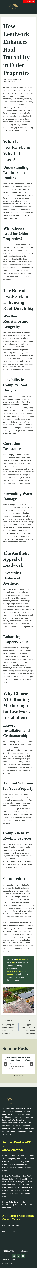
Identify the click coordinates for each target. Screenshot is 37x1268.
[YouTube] (23, 1256)
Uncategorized (9, 20)
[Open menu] (33, 8)
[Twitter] (18, 1256)
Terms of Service (9, 1260)
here (13, 963)
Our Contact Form (9, 1231)
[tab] (14, 1075)
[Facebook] (14, 1256)
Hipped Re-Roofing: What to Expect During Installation (28, 1027)
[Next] (31, 1064)
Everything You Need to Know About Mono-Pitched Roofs (8, 1027)
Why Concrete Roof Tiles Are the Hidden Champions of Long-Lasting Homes (18, 1060)
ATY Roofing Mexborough (13, 79)
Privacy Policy (7, 1263)
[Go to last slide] (5, 1064)
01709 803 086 (29, 1)
